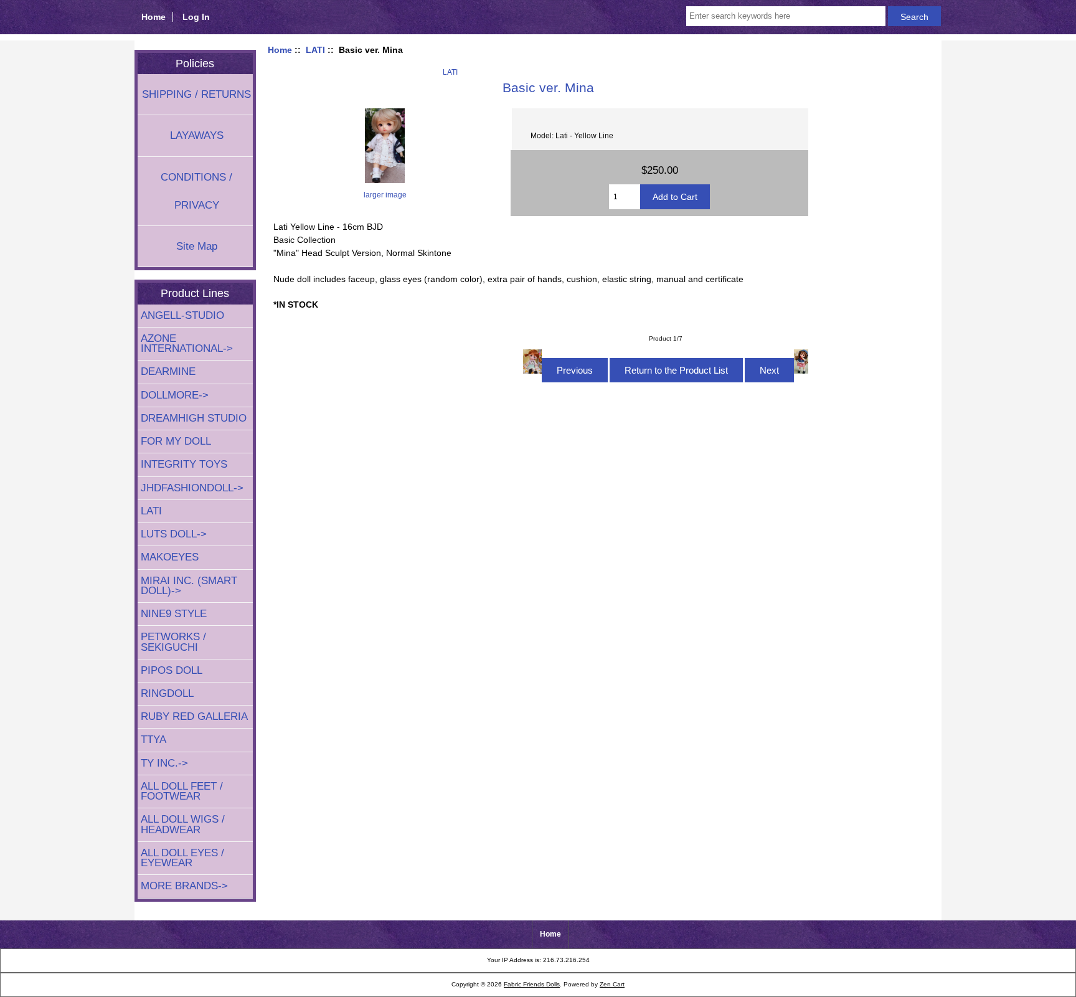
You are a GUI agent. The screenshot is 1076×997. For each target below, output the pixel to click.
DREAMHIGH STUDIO (194, 418)
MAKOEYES (170, 557)
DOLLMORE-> (175, 395)
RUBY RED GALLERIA (194, 716)
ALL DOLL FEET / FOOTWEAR (182, 791)
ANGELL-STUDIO (182, 315)
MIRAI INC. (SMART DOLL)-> (189, 586)
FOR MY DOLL (176, 441)
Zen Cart (612, 984)
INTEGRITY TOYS (184, 464)
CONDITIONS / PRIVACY (196, 191)
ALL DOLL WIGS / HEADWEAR (183, 824)
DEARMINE (168, 371)
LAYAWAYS (197, 135)
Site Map (196, 246)
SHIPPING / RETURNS (196, 94)
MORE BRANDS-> (184, 886)
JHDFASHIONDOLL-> (192, 488)
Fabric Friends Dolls (532, 984)
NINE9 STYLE (174, 614)
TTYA (153, 739)
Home (153, 17)
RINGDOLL (167, 693)
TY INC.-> (164, 763)
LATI (315, 50)
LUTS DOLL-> (174, 534)
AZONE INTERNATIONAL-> (187, 343)
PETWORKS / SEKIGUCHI (173, 642)
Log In (196, 17)
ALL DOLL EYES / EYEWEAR (182, 858)
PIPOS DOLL (171, 670)
